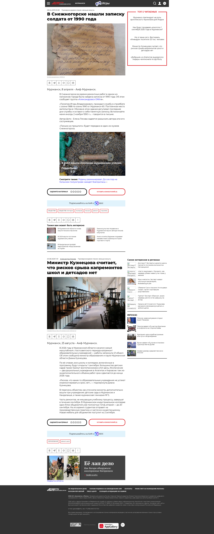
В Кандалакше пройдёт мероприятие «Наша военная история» (69, 246)
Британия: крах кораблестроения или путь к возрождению (150, 335)
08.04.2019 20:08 (53, 10)
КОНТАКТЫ (128, 489)
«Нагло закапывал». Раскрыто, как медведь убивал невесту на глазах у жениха (152, 273)
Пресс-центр (91, 491)
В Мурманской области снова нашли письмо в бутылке (69, 230)
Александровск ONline (56, 77)
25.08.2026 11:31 (52, 259)
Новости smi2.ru (55, 481)
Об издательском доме (77, 489)
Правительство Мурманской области (61, 331)
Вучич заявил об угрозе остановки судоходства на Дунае (150, 343)
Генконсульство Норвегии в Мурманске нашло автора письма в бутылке (110, 231)
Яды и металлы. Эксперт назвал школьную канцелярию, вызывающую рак (150, 281)
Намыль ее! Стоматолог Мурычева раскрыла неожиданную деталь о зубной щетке (151, 306)
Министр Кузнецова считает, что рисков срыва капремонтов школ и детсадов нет (147, 48)
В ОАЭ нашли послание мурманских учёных (91, 162)
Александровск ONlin (90, 99)
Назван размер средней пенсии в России (150, 352)
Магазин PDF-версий (76, 491)
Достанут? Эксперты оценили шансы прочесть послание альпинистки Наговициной (152, 265)
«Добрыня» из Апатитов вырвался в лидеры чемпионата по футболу (147, 58)
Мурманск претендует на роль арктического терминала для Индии (147, 18)
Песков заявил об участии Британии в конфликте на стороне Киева (151, 327)
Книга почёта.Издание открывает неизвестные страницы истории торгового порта (110, 238)
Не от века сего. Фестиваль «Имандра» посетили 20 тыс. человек (147, 38)
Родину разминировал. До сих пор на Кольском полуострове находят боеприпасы (88, 180)
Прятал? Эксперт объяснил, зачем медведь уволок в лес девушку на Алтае (151, 298)
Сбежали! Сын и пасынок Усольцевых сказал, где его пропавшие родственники (152, 290)
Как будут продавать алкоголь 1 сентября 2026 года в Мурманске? (147, 28)
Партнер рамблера (89, 524)
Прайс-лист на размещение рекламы (149, 489)
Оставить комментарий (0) (107, 192)
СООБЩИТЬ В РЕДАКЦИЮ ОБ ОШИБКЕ (112, 491)
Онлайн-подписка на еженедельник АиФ (106, 489)
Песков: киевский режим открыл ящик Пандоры (150, 319)
